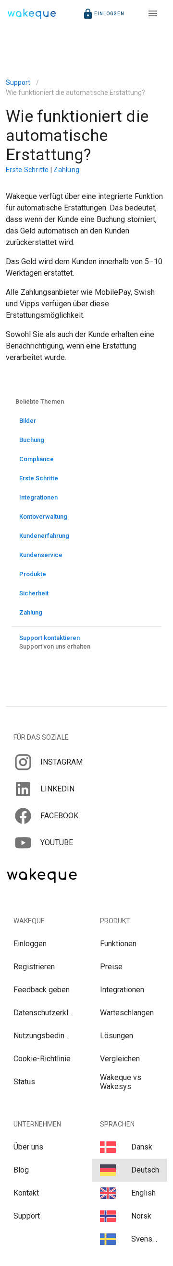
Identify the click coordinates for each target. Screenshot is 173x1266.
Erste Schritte (28, 170)
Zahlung (66, 170)
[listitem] (86, 762)
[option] (86, 420)
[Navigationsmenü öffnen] (152, 13)
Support (18, 82)
